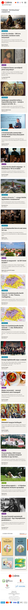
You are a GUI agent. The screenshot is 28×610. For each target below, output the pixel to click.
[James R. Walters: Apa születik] (20, 546)
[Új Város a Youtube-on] (15, 2)
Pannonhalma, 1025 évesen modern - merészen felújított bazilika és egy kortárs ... (12, 455)
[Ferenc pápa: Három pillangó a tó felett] (20, 563)
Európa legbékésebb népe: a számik (14, 360)
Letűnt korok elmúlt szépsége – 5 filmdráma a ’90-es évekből (13, 168)
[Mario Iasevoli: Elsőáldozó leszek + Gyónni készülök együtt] (7, 563)
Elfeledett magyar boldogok (11, 422)
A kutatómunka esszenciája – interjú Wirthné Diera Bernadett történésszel (13, 134)
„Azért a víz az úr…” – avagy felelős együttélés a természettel (14, 198)
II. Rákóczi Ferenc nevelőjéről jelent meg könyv (12, 68)
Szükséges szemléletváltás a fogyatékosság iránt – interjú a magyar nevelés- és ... (13, 102)
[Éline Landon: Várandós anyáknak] (7, 546)
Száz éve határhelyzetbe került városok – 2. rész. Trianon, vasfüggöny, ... (13, 295)
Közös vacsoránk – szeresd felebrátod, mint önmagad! (11, 391)
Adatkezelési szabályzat (13, 593)
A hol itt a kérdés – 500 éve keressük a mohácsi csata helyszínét (11, 35)
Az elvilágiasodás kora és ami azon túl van (14, 229)
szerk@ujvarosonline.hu (15, 598)
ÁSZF (14, 594)
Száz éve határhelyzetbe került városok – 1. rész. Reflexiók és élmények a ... (13, 327)
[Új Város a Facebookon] (18, 2)
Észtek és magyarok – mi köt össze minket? (14, 261)
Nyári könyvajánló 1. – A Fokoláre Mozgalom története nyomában (14, 486)
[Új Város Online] (14, 576)
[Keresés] (22, 2)
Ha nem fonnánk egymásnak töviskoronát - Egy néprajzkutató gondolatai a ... (13, 518)
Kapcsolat (14, 591)
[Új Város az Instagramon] (20, 2)
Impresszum (14, 592)
